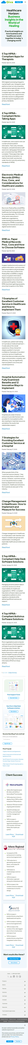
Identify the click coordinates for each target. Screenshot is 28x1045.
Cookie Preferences (22, 1019)
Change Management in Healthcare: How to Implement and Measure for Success (14, 505)
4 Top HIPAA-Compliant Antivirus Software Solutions (13, 616)
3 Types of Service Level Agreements (12, 751)
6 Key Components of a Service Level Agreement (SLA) (12, 755)
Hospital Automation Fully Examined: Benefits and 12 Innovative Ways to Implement (13, 382)
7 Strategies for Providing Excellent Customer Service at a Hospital (13, 441)
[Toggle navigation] (25, 2)
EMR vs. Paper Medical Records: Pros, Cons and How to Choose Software (13, 243)
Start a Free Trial (14, 958)
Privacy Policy (4, 1019)
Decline (18, 1041)
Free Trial (18, 2)
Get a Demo (14, 711)
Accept (10, 1041)
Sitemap (5, 1021)
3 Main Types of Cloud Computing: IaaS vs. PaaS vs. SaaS (13, 764)
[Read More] (6, 104)
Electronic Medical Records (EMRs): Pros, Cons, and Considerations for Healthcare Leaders (13, 180)
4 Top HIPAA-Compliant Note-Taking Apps (11, 116)
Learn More (10, 834)
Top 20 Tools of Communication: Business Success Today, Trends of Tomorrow (13, 760)
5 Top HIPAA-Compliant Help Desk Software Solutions (14, 559)
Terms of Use (12, 1019)
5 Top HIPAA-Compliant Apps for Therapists (13, 56)
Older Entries (12, 673)
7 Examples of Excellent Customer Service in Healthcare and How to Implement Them (14, 304)
